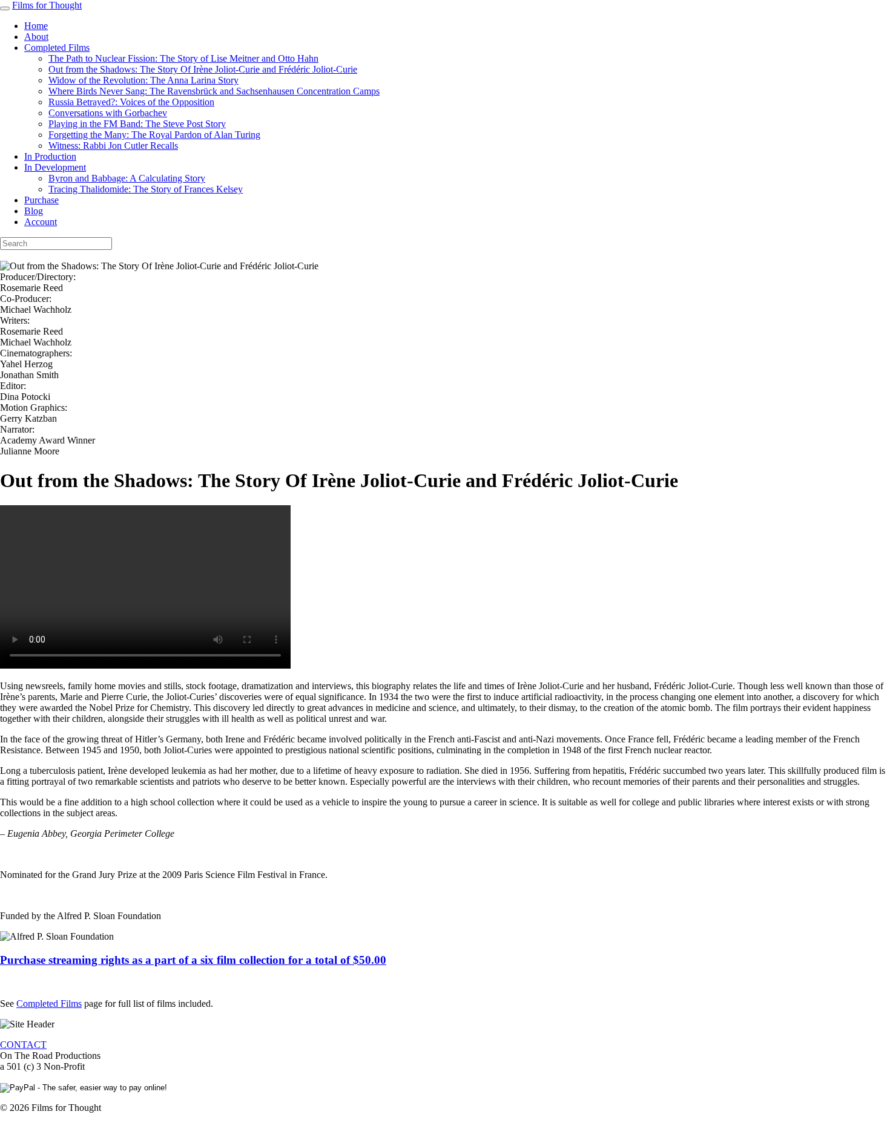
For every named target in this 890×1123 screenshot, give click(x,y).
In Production (50, 156)
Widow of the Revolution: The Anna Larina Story (143, 80)
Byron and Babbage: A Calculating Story (126, 178)
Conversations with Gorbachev (107, 113)
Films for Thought (47, 5)
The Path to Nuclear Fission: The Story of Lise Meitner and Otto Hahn (183, 58)
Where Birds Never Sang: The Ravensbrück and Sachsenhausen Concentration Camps (214, 91)
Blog (33, 211)
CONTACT (23, 1045)
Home (36, 26)
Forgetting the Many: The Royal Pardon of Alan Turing (154, 134)
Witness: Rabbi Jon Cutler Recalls (113, 145)
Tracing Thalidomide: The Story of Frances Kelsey (145, 189)
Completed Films (57, 47)
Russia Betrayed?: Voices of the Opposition (131, 102)
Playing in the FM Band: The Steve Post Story (137, 124)
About (36, 36)
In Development (55, 167)
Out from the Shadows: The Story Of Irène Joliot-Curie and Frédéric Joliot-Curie (202, 69)
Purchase (41, 200)
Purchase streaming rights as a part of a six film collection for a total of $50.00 (193, 960)
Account (40, 222)
